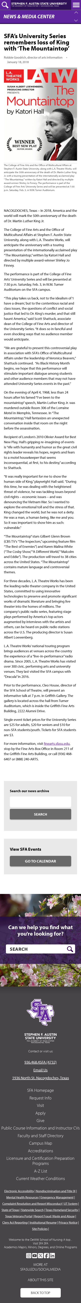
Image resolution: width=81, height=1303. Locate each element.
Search (40, 814)
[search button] (70, 949)
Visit (40, 1105)
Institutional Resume (43, 1222)
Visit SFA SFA (40, 1243)
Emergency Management (57, 1197)
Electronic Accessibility (19, 1191)
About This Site (40, 1279)
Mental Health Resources (22, 1197)
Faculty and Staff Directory (41, 1135)
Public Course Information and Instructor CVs (40, 1128)
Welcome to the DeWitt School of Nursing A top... (40, 1240)
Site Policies (40, 1229)
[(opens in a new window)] (28, 1255)
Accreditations (40, 1150)
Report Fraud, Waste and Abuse (54, 1216)
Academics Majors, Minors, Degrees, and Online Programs (40, 1247)
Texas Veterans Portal (18, 1216)
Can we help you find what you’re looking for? (40, 930)
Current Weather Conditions (40, 1178)
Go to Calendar (40, 861)
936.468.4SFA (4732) (40, 1062)
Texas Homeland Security (61, 1210)
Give (40, 1120)
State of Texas (10, 1210)
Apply (40, 1113)
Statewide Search (32, 1210)
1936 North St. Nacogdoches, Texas (40, 1077)
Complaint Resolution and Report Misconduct (32, 1204)
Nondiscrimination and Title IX (55, 1191)
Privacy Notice (68, 1222)
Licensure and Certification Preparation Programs (40, 1160)
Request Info (40, 1098)
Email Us (40, 1069)
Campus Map (40, 1143)
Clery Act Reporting (15, 1222)
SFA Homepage (40, 1090)
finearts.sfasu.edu (57, 743)
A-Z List (40, 1171)
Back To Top (40, 1292)
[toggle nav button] (76, 5)
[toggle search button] (5, 5)
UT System (70, 1204)
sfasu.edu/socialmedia (40, 1269)
